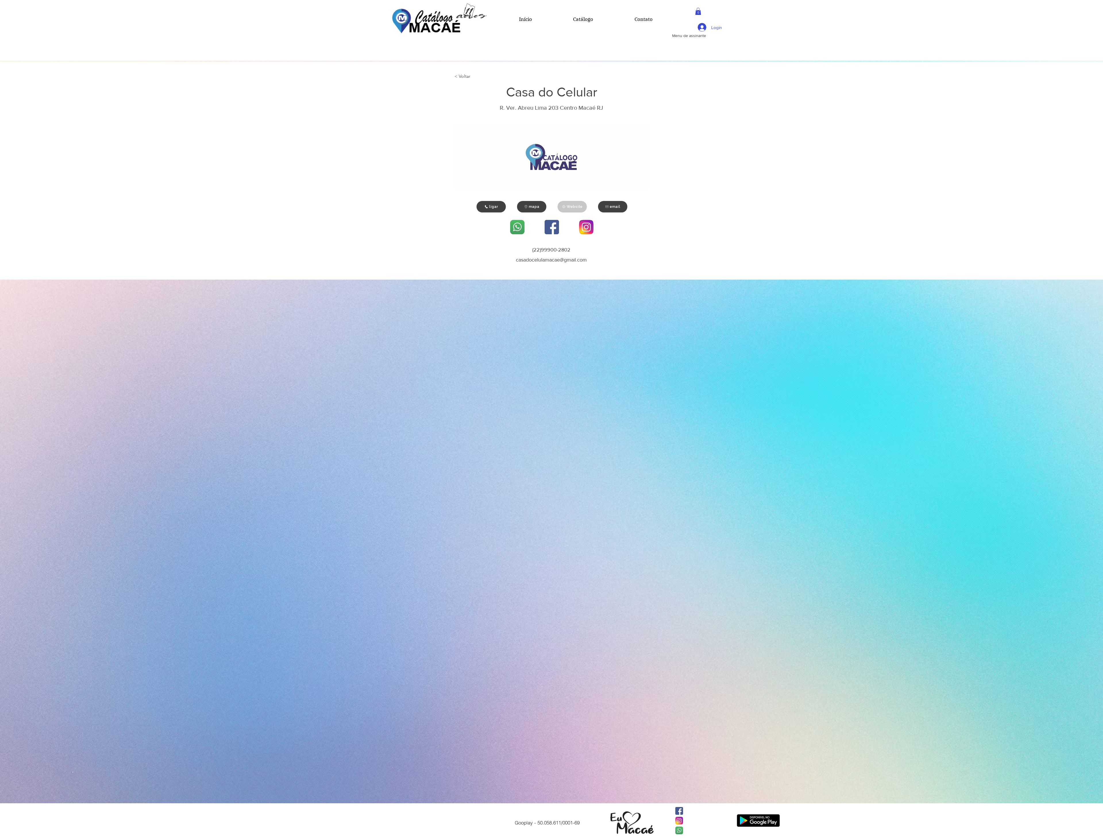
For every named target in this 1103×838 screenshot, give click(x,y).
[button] (698, 11)
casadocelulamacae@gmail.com (551, 260)
